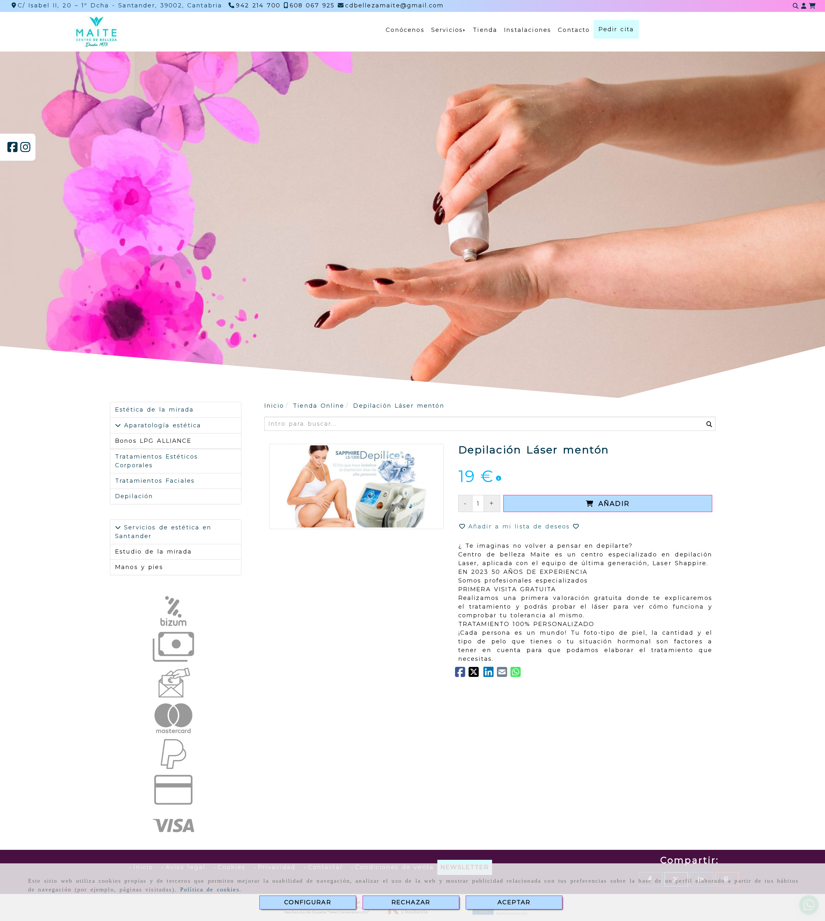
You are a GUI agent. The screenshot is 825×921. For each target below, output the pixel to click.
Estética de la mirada (154, 409)
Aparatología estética (161, 425)
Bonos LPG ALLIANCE (153, 440)
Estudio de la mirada (153, 551)
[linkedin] (490, 674)
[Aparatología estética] (118, 425)
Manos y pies (139, 567)
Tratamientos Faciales (155, 480)
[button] (804, 6)
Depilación (134, 496)
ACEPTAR (514, 902)
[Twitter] (476, 674)
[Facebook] (12, 149)
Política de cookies (209, 889)
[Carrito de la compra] (812, 6)
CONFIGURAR (307, 902)
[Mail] (503, 674)
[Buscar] (795, 6)
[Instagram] (25, 149)
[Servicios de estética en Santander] (118, 527)
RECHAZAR (411, 902)
